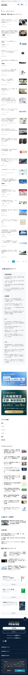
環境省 (7, 44)
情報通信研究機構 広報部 (10, 102)
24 (23, 261)
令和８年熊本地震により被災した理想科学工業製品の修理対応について (14, 278)
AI (6, 319)
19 (15, 261)
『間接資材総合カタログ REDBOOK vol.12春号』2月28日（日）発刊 (8, 191)
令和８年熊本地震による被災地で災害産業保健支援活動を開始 (14, 285)
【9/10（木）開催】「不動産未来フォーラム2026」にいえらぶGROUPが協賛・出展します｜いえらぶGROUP (14, 335)
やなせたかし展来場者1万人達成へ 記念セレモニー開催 (12, 463)
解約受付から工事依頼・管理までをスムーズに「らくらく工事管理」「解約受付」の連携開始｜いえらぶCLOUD (14, 356)
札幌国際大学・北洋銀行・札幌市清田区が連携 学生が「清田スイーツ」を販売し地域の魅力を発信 (12, 451)
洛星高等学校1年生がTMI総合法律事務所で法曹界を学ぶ (12, 483)
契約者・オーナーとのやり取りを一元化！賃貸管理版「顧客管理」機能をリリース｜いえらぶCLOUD (14, 351)
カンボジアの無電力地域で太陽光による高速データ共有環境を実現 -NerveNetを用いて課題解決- (9, 119)
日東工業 (2, 54)
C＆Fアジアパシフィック (5, 132)
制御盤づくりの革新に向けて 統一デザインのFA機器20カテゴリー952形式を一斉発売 (9, 140)
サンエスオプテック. (9, 234)
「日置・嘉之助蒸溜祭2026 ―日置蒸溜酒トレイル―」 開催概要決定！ (12, 457)
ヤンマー (2, 254)
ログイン (14, 631)
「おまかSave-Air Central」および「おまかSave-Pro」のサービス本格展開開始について (14, 304)
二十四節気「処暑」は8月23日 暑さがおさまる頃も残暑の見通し (13, 538)
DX (6, 342)
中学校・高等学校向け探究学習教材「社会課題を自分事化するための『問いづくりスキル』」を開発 (12, 490)
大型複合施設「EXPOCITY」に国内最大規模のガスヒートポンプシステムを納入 (9, 251)
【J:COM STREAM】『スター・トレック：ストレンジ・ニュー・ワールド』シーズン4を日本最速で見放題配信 (12, 469)
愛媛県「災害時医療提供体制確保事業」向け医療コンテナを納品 (11, 496)
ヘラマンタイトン (9, 24)
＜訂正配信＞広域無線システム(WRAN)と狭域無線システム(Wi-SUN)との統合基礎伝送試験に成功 (8, 99)
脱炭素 (7, 296)
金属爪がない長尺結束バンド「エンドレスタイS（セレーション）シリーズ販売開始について (9, 21)
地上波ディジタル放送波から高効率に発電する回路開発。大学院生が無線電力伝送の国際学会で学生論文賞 (9, 32)
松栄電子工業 (8, 82)
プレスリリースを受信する (13, 638)
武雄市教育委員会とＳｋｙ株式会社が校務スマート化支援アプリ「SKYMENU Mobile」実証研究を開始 (14, 346)
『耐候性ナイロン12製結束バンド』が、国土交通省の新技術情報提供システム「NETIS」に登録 (9, 180)
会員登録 (14, 628)
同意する (20, 670)
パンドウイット (9, 63)
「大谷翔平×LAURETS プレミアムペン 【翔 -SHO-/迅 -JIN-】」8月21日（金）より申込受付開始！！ (17, 560)
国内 (18, 4)
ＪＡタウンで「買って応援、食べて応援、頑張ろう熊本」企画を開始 (14, 281)
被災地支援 (8, 274)
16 (8, 261)
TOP (4, 11)
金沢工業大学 (8, 35)
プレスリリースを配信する (13, 635)
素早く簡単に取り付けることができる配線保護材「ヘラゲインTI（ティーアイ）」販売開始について (9, 160)
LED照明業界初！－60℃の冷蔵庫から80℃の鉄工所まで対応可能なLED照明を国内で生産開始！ (9, 231)
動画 (2, 436)
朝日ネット (8, 112)
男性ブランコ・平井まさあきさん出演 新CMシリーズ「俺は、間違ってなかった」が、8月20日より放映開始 (14, 361)
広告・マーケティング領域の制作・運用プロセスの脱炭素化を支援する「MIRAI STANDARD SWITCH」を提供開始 (14, 312)
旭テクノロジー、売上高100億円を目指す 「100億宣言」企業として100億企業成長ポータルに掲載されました (14, 300)
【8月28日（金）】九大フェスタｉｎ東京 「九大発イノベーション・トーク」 (12, 509)
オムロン (2, 143)
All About (2, 152)
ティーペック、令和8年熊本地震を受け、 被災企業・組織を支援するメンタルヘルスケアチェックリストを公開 (14, 289)
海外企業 (3, 439)
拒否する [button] (9, 670)
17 (10, 261)
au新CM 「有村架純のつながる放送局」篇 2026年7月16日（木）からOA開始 (11, 502)
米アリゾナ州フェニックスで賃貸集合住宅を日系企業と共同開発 (14, 308)
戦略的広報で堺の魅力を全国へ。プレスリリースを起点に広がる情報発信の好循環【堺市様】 (18, 522)
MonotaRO (8, 194)
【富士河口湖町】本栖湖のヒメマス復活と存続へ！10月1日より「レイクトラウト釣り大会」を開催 (12, 477)
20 (18, 261)
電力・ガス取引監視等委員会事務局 (7, 172)
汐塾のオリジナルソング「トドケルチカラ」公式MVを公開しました (13, 542)
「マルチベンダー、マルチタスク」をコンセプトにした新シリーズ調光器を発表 (9, 220)
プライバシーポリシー (13, 661)
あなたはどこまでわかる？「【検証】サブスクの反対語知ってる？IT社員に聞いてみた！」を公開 (18, 553)
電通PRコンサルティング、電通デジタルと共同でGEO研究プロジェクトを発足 (14, 331)
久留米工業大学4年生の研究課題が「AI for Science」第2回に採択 (13, 327)
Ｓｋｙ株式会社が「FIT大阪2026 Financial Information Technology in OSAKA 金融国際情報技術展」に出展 (14, 323)
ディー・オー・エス (9, 244)
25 (25, 261)
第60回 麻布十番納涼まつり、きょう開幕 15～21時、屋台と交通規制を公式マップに (13, 534)
